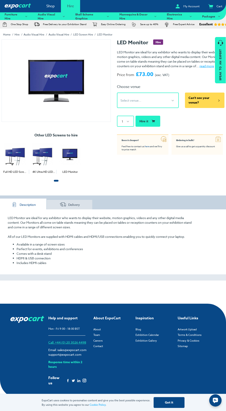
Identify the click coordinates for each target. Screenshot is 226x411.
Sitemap (183, 346)
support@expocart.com (64, 354)
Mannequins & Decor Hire (133, 16)
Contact (98, 346)
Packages (208, 16)
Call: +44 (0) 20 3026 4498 (67, 342)
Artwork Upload (187, 329)
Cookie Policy (98, 405)
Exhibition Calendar (147, 335)
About (97, 329)
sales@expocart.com (72, 350)
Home (7, 34)
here (147, 146)
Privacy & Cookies (188, 340)
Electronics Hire (174, 16)
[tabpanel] (15, 157)
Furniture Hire (11, 16)
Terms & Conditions (190, 335)
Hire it (143, 121)
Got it (169, 402)
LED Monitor (104, 34)
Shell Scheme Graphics (84, 16)
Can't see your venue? (198, 100)
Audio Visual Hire (46, 16)
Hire (70, 6)
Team (96, 335)
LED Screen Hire (83, 34)
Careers (98, 340)
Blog (138, 329)
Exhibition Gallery (146, 340)
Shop (50, 6)
